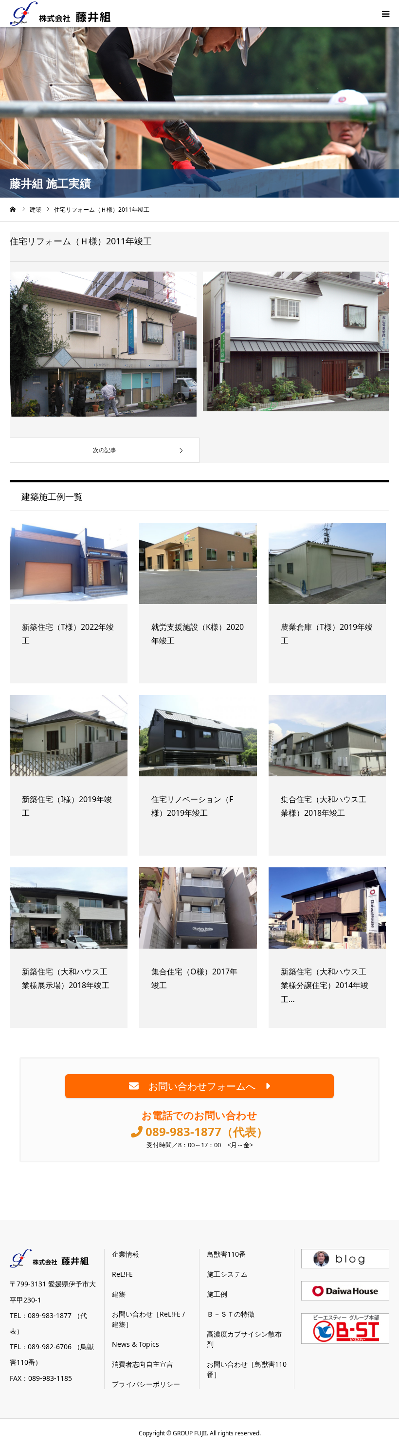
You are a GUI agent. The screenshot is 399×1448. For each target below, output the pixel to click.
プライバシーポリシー (146, 1384)
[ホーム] (13, 209)
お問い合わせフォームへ (202, 1086)
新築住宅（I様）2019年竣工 (67, 806)
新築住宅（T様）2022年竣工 (68, 634)
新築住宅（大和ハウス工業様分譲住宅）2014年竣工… (324, 985)
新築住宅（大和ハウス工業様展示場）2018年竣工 (65, 978)
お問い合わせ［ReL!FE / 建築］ (148, 1319)
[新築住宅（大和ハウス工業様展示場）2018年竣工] (68, 911)
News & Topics (135, 1344)
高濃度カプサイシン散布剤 (244, 1339)
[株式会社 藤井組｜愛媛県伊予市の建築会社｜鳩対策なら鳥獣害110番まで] (60, 13)
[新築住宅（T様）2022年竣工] (68, 566)
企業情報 (125, 1254)
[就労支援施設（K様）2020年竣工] (198, 566)
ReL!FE (122, 1274)
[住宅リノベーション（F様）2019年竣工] (198, 739)
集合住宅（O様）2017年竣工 (194, 978)
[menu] (385, 13)
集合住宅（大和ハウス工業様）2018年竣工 (323, 806)
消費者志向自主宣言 (142, 1364)
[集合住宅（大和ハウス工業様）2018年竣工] (327, 739)
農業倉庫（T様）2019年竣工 (327, 634)
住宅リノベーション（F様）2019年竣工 (192, 806)
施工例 (217, 1294)
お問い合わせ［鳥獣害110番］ (247, 1369)
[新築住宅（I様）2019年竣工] (68, 739)
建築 (119, 1294)
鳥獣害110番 (226, 1254)
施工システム (227, 1274)
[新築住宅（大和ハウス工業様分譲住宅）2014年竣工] (327, 911)
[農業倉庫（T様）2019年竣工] (327, 566)
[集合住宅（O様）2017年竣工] (198, 911)
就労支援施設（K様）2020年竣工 (197, 634)
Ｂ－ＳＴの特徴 (230, 1314)
